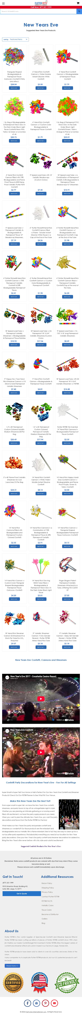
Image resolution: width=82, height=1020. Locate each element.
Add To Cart (14, 88)
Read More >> (12, 966)
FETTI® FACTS (47, 901)
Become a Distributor (50, 914)
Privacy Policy (47, 892)
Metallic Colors (47, 905)
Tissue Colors (47, 910)
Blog (43, 923)
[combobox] (41, 11)
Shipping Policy (48, 888)
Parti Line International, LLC (36, 1012)
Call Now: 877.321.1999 (41, 7)
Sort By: (6, 39)
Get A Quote (22, 894)
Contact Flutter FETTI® (50, 897)
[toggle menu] (3, 3)
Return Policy (47, 883)
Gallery (45, 919)
